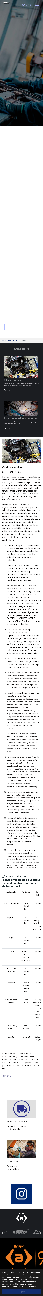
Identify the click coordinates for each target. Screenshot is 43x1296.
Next (41, 1233)
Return (6, 1075)
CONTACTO (26, 5)
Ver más (7, 390)
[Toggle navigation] (37, 5)
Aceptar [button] (21, 1291)
